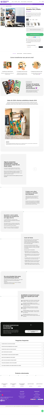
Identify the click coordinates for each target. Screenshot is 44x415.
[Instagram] (2, 399)
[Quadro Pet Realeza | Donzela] (13, 383)
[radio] (27, 20)
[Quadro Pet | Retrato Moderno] (5, 383)
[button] (2, 26)
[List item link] (22, 397)
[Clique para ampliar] (6, 26)
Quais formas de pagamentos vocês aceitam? (8, 361)
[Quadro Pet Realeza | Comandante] (22, 383)
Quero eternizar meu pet (35, 34)
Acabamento (28, 21)
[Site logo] (5, 1)
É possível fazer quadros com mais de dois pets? (9, 353)
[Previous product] (41, 6)
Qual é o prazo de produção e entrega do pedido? (9, 364)
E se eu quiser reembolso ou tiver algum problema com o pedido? (11, 369)
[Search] (41, 1)
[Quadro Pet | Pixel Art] (39, 383)
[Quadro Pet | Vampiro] (31, 383)
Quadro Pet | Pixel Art (39, 388)
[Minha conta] (39, 1)
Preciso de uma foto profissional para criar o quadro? (9, 350)
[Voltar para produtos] (42, 6)
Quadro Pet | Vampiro (31, 388)
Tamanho (27, 18)
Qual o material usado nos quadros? (7, 356)
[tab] (14, 53)
